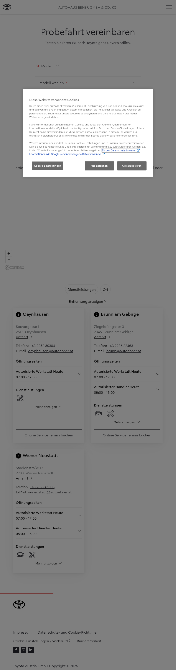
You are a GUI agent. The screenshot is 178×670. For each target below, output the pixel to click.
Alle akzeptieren (132, 166)
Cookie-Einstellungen (47, 166)
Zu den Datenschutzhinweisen (119, 150)
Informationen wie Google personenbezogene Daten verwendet (65, 154)
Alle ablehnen (99, 166)
